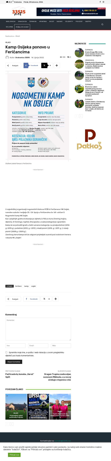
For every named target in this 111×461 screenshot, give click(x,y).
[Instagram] (103, 2)
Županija (89, 50)
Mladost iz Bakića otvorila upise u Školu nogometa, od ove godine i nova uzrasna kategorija (38, 414)
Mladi (18, 36)
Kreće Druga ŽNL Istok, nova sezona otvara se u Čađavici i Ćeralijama (94, 54)
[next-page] (11, 424)
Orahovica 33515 (22, 57)
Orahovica (89, 60)
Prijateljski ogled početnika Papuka (16, 416)
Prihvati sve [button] (14, 455)
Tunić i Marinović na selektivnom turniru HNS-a (60, 415)
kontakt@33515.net (63, 441)
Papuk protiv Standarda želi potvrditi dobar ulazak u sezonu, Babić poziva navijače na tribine (95, 65)
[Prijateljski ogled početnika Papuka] (16, 407)
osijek (33, 286)
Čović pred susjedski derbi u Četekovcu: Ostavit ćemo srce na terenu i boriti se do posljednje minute (95, 77)
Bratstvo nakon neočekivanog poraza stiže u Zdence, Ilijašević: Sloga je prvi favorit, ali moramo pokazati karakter (94, 91)
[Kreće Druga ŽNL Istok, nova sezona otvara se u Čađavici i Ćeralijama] (79, 52)
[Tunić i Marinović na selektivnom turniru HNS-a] (60, 407)
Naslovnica (9, 36)
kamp (26, 286)
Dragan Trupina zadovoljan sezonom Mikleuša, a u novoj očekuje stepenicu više (57, 377)
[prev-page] (7, 424)
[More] (57, 65)
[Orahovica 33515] (7, 57)
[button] (102, 24)
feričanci (18, 286)
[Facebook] (100, 2)
